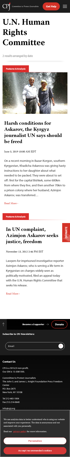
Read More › (11, 203)
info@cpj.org (9, 408)
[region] (35, 433)
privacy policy (19, 432)
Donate (59, 324)
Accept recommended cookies (34, 450)
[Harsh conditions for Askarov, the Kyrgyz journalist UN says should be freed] (35, 93)
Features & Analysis (15, 68)
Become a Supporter (33, 324)
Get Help (51, 6)
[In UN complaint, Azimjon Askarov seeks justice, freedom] (35, 260)
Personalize (34, 441)
